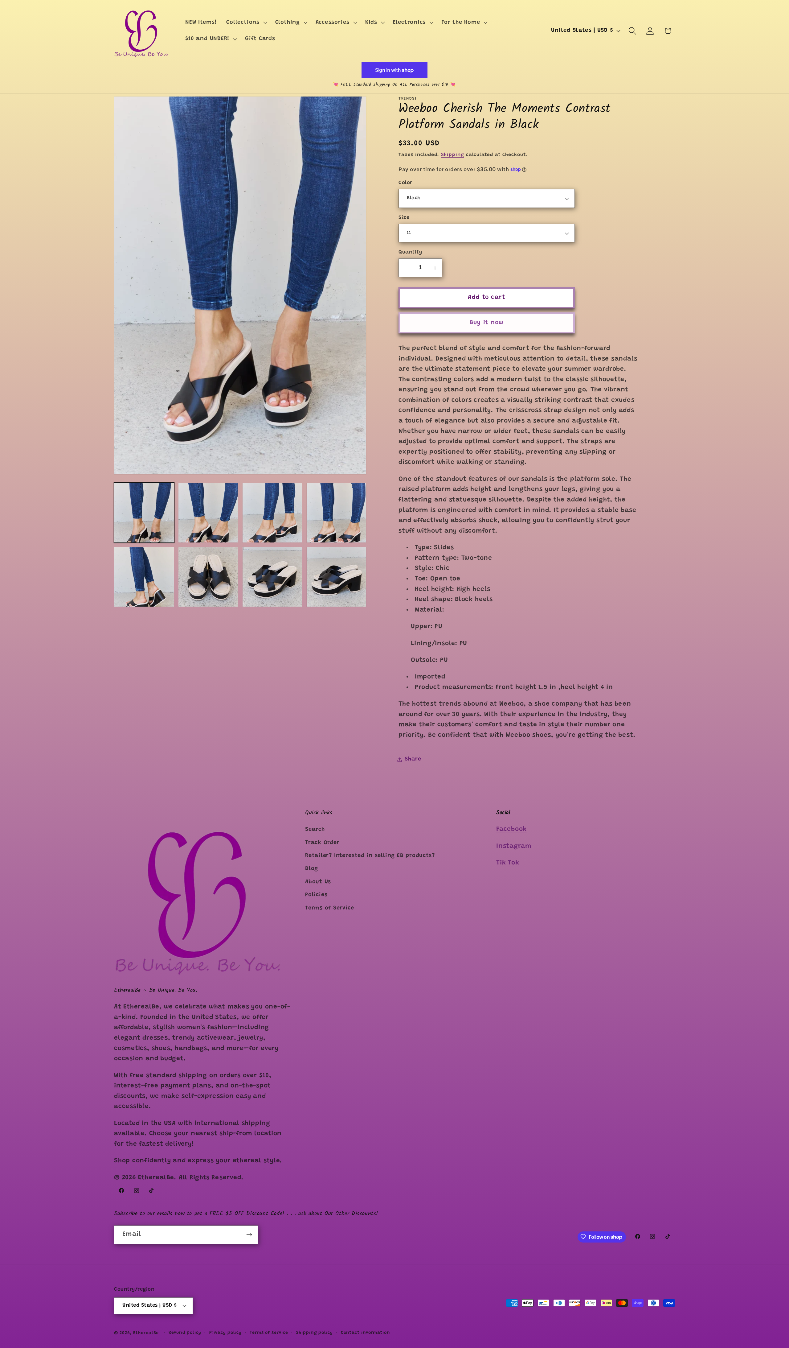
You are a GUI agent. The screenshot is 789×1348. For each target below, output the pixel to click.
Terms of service (269, 1333)
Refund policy (185, 1333)
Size (404, 217)
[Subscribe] (249, 1234)
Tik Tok (507, 863)
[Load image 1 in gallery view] (144, 513)
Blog (311, 869)
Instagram (513, 846)
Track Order (322, 843)
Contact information (365, 1333)
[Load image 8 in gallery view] (336, 577)
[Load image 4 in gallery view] (336, 513)
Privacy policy (225, 1333)
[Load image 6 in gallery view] (208, 577)
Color (405, 182)
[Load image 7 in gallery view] (272, 577)
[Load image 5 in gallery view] (144, 577)
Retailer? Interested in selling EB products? (370, 856)
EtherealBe (146, 1333)
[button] (246, 22)
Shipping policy (314, 1333)
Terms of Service (329, 908)
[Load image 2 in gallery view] (208, 513)
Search (315, 829)
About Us (318, 882)
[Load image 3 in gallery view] (272, 513)
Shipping (452, 155)
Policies (316, 895)
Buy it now (487, 323)
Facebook (511, 829)
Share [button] (413, 759)
